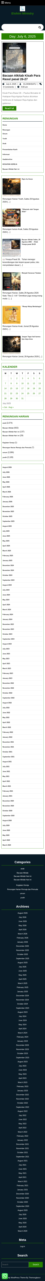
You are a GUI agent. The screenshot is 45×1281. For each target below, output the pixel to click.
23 (17, 393)
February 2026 (8, 497)
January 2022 (7, 737)
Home (5, 125)
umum (5, 452)
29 (11, 398)
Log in (22, 1246)
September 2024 (8, 580)
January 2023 (7, 678)
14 (5, 388)
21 (5, 393)
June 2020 (6, 830)
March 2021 (7, 786)
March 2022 (7, 727)
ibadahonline (7, 159)
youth (5, 457)
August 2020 (7, 820)
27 (40, 393)
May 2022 (6, 717)
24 (22, 393)
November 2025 (8, 511)
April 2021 (6, 781)
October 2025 (7, 516)
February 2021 (8, 791)
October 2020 (7, 811)
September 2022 (8, 698)
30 (17, 398)
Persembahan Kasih (10, 149)
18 (28, 388)
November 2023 (8, 629)
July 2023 (6, 649)
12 (34, 383)
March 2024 (7, 609)
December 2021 (8, 742)
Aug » (11, 407)
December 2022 (8, 683)
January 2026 (7, 502)
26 (34, 393)
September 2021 (8, 757)
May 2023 (6, 659)
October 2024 (7, 575)
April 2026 (6, 487)
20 (40, 388)
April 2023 (6, 663)
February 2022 (8, 732)
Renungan (6, 130)
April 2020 (6, 840)
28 (5, 398)
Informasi (6, 154)
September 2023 (8, 639)
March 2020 (7, 845)
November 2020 (8, 806)
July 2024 (6, 590)
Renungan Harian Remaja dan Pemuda (17, 447)
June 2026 (6, 477)
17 (22, 388)
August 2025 (7, 526)
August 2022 (7, 703)
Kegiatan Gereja (8, 443)
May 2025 (6, 541)
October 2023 (7, 634)
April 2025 (6, 546)
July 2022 (6, 708)
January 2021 (7, 796)
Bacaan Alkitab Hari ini (11, 169)
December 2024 (8, 565)
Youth (5, 139)
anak (4, 423)
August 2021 (7, 762)
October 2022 (7, 693)
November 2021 (8, 747)
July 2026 (6, 472)
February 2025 (8, 556)
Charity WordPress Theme (15, 1278)
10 (22, 383)
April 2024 (6, 605)
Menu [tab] (8, 2)
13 (40, 383)
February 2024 (8, 614)
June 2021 (6, 771)
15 (11, 388)
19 (34, 388)
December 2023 (8, 624)
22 (11, 393)
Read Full (10, 109)
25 (28, 393)
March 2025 (7, 551)
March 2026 (7, 492)
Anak (4, 143)
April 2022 (6, 722)
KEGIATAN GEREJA (10, 164)
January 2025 (7, 560)
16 (17, 388)
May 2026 (6, 482)
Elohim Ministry (22, 13)
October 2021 (7, 752)
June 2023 (6, 654)
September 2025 (8, 521)
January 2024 (7, 619)
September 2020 (8, 816)
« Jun (5, 407)
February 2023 (8, 673)
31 (22, 398)
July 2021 (6, 766)
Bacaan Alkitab (8, 428)
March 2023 (7, 668)
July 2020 (6, 825)
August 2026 (7, 467)
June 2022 (6, 712)
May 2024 (6, 600)
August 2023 (7, 644)
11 (28, 383)
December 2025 (8, 506)
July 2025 (6, 531)
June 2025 (6, 536)
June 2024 (6, 595)
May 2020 (6, 835)
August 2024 (7, 585)
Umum (5, 134)
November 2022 (8, 688)
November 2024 (8, 570)
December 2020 (8, 801)
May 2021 (6, 776)
